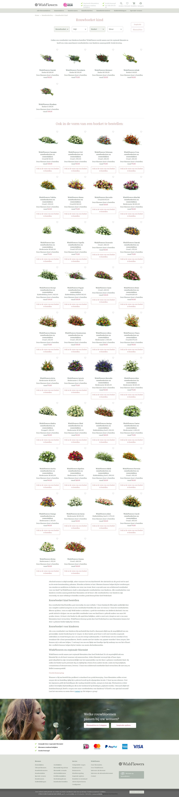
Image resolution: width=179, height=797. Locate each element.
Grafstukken (58, 765)
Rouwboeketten (86, 10)
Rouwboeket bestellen (61, 781)
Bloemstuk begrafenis (61, 767)
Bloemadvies (137, 30)
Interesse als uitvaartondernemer (102, 773)
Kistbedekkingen (120, 10)
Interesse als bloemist (98, 770)
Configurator (76, 784)
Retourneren (76, 770)
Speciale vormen (136, 10)
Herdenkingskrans (60, 779)
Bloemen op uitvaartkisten (127, 775)
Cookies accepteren (136, 792)
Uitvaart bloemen (40, 767)
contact (77, 691)
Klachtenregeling (78, 773)
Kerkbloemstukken (60, 776)
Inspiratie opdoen (124, 725)
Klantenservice (77, 767)
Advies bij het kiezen (79, 781)
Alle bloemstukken (43, 10)
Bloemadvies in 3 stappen (96, 725)
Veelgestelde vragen (78, 765)
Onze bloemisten (96, 765)
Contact (93, 776)
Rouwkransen (73, 10)
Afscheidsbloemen (60, 773)
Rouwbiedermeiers (103, 10)
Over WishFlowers (97, 767)
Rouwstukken (59, 10)
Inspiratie (137, 24)
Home (37, 15)
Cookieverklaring (97, 794)
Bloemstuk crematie (60, 770)
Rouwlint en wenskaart (79, 779)
